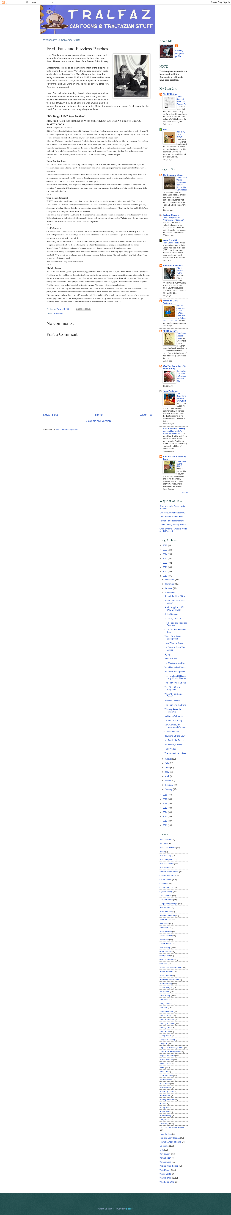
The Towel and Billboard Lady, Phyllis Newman (176, 677)
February (169, 785)
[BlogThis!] (80, 309)
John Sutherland (167, 1019)
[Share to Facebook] (86, 309)
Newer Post (50, 414)
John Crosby (165, 1015)
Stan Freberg (165, 1115)
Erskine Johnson (167, 916)
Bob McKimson (166, 863)
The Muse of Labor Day (175, 753)
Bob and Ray (165, 855)
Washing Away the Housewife (173, 710)
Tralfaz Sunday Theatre (170, 1142)
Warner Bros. (165, 1178)
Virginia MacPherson (169, 1166)
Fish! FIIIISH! (171, 658)
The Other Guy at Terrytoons (172, 688)
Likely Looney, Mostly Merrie (173, 524)
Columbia (164, 883)
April (167, 776)
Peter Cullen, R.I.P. (171, 243)
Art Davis (164, 844)
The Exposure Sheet (172, 175)
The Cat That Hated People (172, 1127)
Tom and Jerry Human (170, 1138)
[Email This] (77, 309)
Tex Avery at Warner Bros (171, 516)
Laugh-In (163, 1043)
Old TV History (170, 94)
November (170, 584)
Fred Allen (58, 313)
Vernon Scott (165, 1162)
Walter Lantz (165, 1174)
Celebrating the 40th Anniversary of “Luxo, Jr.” (173, 218)
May (167, 772)
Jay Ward (164, 999)
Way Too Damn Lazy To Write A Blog (174, 367)
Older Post (146, 414)
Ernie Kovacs (166, 911)
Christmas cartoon (168, 875)
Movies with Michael (173, 265)
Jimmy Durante (166, 1011)
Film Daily (164, 923)
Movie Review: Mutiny (179, 270)
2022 (165, 563)
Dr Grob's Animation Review (172, 513)
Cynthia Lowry (166, 891)
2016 (165, 803)
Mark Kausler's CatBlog (174, 428)
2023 (165, 558)
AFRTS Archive (170, 331)
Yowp (59, 309)
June (167, 767)
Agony (167, 654)
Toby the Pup (166, 1134)
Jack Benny (165, 995)
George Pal (165, 955)
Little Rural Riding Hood (170, 1051)
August (168, 759)
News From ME (170, 240)
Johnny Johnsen (167, 1023)
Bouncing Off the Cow (174, 736)
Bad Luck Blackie (168, 847)
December (170, 579)
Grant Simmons (167, 959)
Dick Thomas (166, 895)
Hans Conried (166, 975)
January (169, 789)
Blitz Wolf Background (175, 671)
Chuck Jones (165, 880)
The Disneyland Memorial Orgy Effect (181, 397)
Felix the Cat (165, 919)
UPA (162, 1150)
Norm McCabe (166, 1075)
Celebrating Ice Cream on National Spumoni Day (181, 376)
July (167, 763)
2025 (165, 550)
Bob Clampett (166, 859)
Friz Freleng (165, 947)
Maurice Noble (166, 1059)
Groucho (163, 963)
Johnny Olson (166, 1027)
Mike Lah (164, 1071)
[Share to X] (83, 309)
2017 (165, 799)
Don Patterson (166, 899)
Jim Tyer (163, 1007)
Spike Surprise (171, 614)
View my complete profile (179, 54)
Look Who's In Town (174, 643)
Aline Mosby (165, 839)
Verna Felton (165, 1158)
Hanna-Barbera (166, 971)
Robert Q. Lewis (167, 1091)
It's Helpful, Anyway (173, 745)
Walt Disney (165, 1170)
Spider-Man (165, 1111)
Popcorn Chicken (172, 701)
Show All (185, 493)
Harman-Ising (166, 983)
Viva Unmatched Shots (175, 667)
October (169, 588)
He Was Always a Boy (175, 663)
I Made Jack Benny (173, 720)
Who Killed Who (167, 1182)
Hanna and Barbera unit (170, 967)
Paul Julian (165, 1083)
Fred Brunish (165, 943)
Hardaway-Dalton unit (169, 979)
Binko (162, 852)
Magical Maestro (167, 1055)
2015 (165, 808)
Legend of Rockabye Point (172, 1047)
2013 (165, 816)
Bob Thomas (165, 867)
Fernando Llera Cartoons (170, 302)
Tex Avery (164, 1123)
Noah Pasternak (170, 391)
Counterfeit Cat (166, 887)
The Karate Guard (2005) (181, 464)
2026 (165, 545)
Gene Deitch (165, 951)
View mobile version (98, 421)
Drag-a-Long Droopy (169, 903)
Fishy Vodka (170, 749)
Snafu (162, 1103)
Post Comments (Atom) (66, 429)
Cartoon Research (171, 215)
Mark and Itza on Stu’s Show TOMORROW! (172, 432)
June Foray (165, 1031)
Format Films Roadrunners (172, 521)
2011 (165, 825)
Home (99, 414)
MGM (162, 1067)
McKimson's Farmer (174, 716)
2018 (165, 795)
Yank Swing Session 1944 (181, 335)
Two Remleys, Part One (175, 705)
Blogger (129, 1209)
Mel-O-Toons (165, 1063)
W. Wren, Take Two (173, 618)
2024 (165, 554)
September (170, 592)
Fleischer (164, 927)
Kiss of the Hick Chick (175, 596)
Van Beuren (165, 1154)
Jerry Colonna (166, 1003)
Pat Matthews (166, 1079)
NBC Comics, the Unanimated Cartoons (176, 726)
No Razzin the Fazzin (174, 740)
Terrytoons (164, 1119)
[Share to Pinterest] (89, 309)
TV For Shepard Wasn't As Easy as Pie (181, 100)
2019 (165, 576)
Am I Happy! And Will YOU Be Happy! (174, 608)
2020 (165, 571)
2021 (165, 567)
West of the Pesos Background (173, 637)
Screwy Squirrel (167, 1099)
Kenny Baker (165, 1035)
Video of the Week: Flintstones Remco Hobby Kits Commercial (181, 183)
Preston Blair (165, 1087)
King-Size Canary (167, 1039)
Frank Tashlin (166, 935)
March (168, 781)
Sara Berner (165, 1095)
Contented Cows (172, 731)
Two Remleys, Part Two (175, 683)
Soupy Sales (165, 1107)
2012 (165, 821)
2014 (165, 812)
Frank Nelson (166, 931)
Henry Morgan (166, 987)
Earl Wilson (165, 907)
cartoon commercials (169, 872)
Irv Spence (164, 991)
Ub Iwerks (164, 1146)
